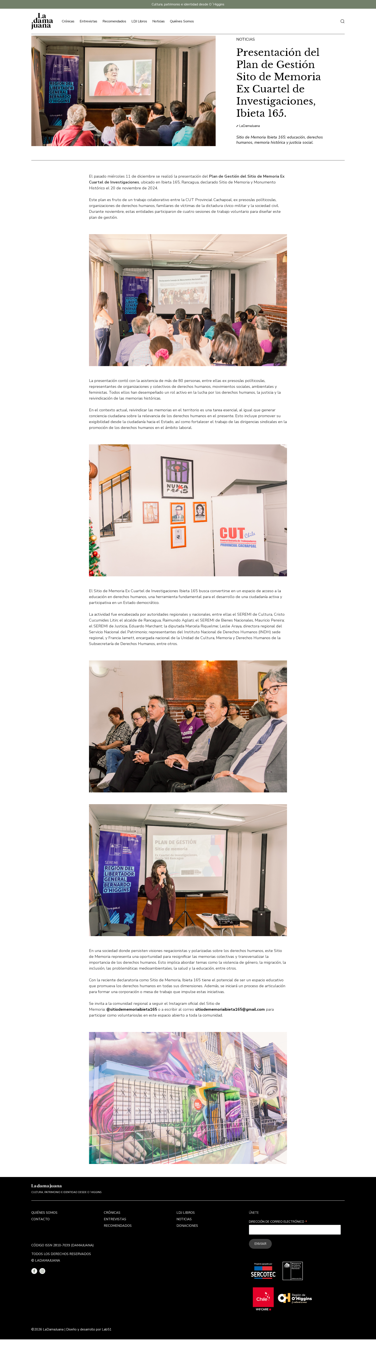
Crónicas (68, 21)
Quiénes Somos (182, 21)
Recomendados (114, 21)
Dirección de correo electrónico (278, 1221)
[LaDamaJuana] (42, 21)
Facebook (34, 1271)
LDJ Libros (139, 21)
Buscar (342, 21)
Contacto (40, 1219)
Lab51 (106, 1329)
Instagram (42, 1271)
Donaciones (187, 1226)
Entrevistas (88, 21)
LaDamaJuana (249, 126)
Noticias (158, 21)
